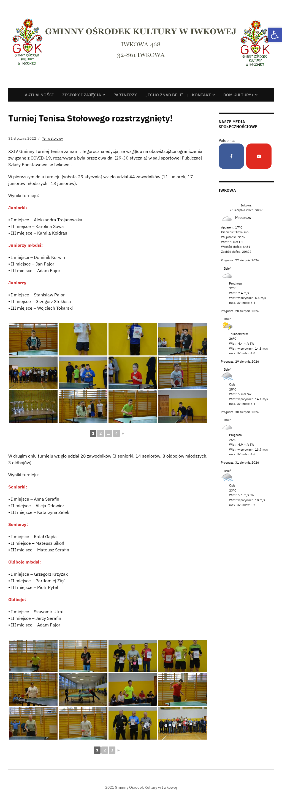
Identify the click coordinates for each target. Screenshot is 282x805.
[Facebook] (231, 156)
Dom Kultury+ (238, 94)
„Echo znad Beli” (164, 94)
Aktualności (39, 94)
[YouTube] (259, 156)
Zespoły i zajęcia (81, 94)
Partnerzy (125, 94)
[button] (275, 35)
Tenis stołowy (52, 138)
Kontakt (201, 94)
